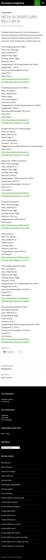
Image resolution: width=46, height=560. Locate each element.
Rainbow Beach (7, 489)
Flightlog (4, 415)
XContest (4, 417)
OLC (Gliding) (6, 420)
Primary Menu (43, 3)
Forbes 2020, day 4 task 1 (10, 533)
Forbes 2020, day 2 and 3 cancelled (14, 537)
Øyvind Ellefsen (16, 26)
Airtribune (5, 401)
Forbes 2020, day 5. (8, 528)
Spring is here (6, 480)
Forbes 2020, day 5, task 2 (11, 524)
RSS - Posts (5, 434)
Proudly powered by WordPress (11, 557)
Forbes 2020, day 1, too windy (12, 546)
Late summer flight (8, 471)
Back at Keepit (6, 467)
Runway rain (6, 463)
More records (6, 376)
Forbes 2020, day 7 (8, 511)
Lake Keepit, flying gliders (10, 485)
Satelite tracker (7, 399)
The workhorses (7, 476)
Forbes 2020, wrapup (9, 502)
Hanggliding (6, 13)
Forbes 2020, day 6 (8, 515)
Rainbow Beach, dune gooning (12, 498)
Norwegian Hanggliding (12, 3)
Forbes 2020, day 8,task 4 (10, 506)
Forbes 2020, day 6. (8, 520)
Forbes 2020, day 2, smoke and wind (15, 542)
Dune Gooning (6, 493)
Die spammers (7, 367)
